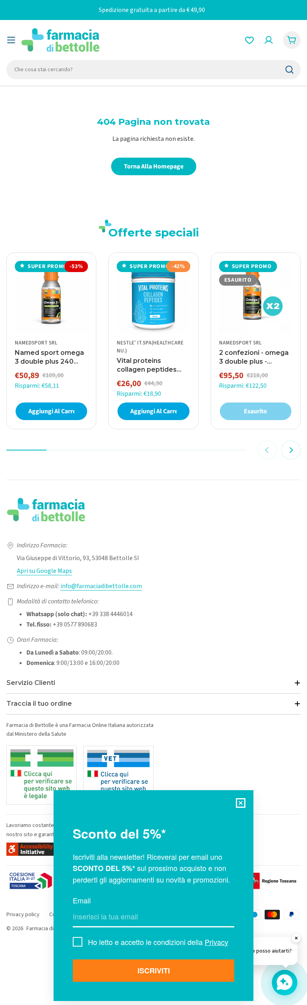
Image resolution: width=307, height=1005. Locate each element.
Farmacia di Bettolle (50, 929)
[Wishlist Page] (249, 40)
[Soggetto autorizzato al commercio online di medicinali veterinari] (118, 775)
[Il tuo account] (268, 40)
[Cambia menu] (11, 40)
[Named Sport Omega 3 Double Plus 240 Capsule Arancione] (51, 297)
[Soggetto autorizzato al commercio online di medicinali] (41, 775)
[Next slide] (291, 450)
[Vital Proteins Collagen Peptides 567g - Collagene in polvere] (153, 297)
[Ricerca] (289, 69)
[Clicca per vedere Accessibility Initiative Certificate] (30, 849)
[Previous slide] (267, 450)
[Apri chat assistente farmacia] (284, 982)
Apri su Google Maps (44, 571)
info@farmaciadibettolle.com (101, 586)
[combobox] (153, 69)
